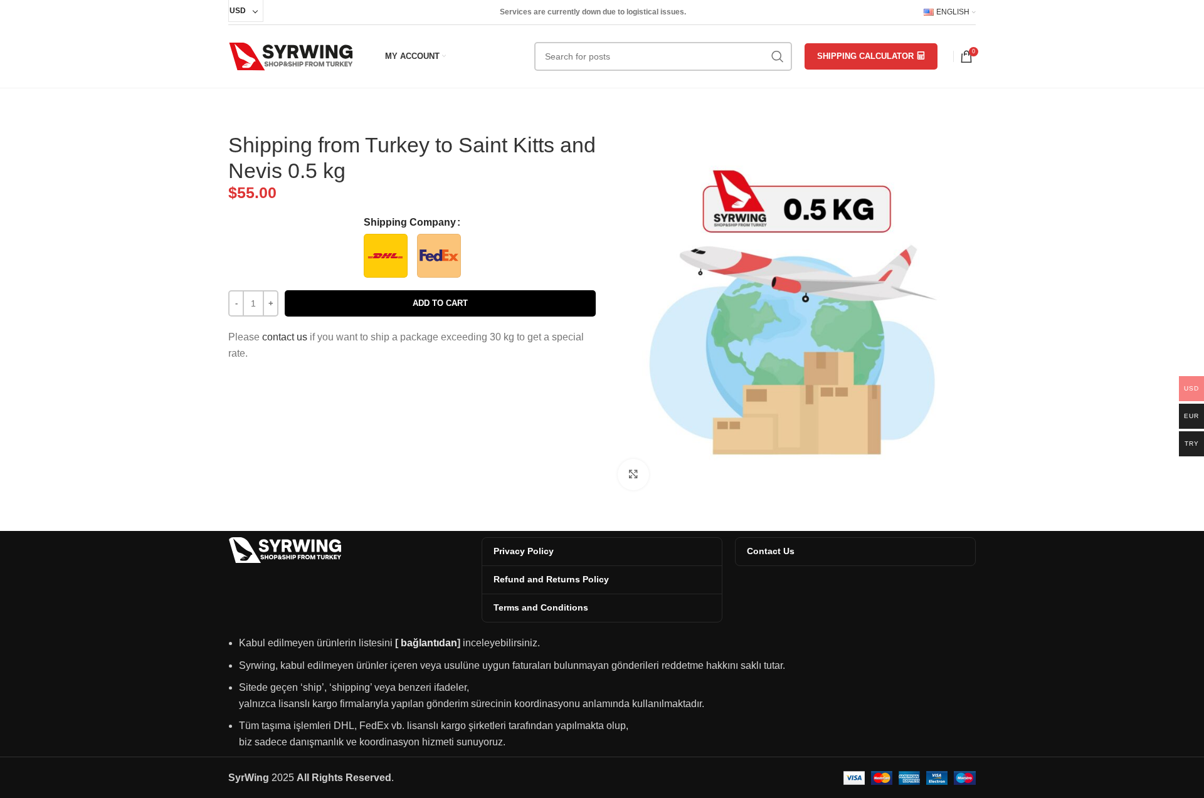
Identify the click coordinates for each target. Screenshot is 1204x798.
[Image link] (284, 549)
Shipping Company (410, 222)
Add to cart (440, 303)
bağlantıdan (429, 643)
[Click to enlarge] (633, 474)
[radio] (386, 256)
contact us (284, 337)
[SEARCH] (777, 56)
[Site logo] (291, 55)
